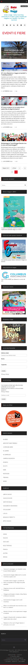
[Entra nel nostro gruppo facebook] (14, 249)
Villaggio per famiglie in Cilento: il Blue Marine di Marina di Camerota (15, 595)
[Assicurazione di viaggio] (14, 275)
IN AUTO (5, 466)
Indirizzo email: (5, 353)
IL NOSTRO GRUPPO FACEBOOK (15, 658)
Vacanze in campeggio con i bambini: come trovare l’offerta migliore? (15, 570)
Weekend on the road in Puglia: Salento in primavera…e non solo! (14, 623)
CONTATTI (19, 655)
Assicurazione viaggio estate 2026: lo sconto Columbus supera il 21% (15, 575)
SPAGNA (5, 557)
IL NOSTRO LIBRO (15, 656)
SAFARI (5, 481)
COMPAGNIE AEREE (8, 447)
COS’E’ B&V (23, 659)
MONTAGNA (6, 473)
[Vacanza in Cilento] (14, 302)
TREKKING (5, 477)
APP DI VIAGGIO (7, 521)
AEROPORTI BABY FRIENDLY (10, 443)
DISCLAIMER (21, 661)
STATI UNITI (6, 541)
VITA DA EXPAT (7, 509)
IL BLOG (5, 513)
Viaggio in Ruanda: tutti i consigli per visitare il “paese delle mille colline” (15, 618)
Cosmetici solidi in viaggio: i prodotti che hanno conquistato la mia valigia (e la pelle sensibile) (14, 582)
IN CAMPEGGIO (7, 454)
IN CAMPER (6, 450)
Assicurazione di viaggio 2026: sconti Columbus (13, 600)
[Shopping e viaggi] (14, 333)
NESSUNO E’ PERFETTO (9, 517)
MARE (4, 469)
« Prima (14, 168)
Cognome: (4, 364)
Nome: (3, 358)
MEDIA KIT (14, 661)
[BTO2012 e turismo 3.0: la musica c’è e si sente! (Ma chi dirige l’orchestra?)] (14, 100)
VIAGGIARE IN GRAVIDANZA (10, 505)
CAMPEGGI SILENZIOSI (9, 458)
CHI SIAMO (8, 661)
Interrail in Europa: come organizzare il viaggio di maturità (15, 612)
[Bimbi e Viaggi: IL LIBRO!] (14, 211)
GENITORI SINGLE (7, 502)
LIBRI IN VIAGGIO (7, 494)
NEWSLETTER (11, 655)
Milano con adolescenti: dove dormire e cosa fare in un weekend (15, 606)
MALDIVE (5, 538)
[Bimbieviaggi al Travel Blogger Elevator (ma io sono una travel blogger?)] (14, 136)
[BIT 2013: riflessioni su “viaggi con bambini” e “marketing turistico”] (14, 66)
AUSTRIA (5, 553)
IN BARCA (5, 462)
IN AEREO (5, 439)
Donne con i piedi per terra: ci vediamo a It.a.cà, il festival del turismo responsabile (14, 52)
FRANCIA (5, 549)
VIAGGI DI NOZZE (7, 498)
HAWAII (5, 534)
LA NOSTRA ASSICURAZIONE (11, 659)
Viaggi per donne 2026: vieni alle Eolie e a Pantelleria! (14, 589)
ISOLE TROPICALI (7, 545)
